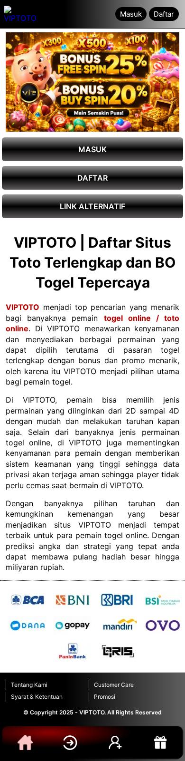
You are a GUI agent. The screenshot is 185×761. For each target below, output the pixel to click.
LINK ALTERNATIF (92, 206)
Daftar (164, 14)
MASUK (92, 149)
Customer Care (114, 684)
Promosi (104, 696)
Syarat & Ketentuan (37, 696)
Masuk (131, 14)
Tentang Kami (29, 684)
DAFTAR (92, 178)
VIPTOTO (22, 307)
